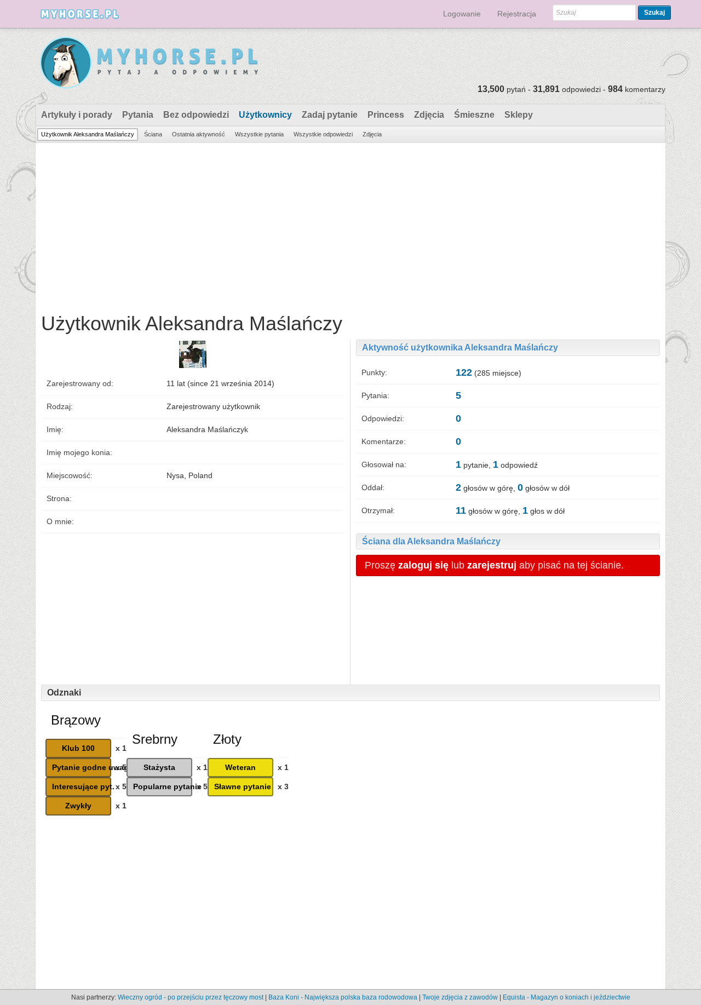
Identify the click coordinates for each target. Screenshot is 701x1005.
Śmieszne (474, 114)
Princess (385, 114)
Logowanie (462, 13)
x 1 (121, 748)
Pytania (137, 114)
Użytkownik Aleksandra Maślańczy (87, 134)
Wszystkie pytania (259, 134)
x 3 (283, 786)
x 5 (121, 767)
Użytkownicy (265, 114)
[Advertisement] (350, 225)
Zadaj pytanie (330, 114)
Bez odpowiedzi (196, 114)
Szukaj (654, 12)
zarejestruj (491, 565)
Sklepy (518, 114)
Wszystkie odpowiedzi (323, 134)
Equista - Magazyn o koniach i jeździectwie (566, 997)
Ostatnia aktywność (198, 134)
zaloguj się (423, 565)
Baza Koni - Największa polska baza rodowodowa (342, 997)
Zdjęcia (429, 114)
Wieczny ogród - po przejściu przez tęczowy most (190, 997)
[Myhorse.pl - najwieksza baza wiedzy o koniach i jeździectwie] (150, 63)
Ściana (153, 134)
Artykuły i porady (76, 114)
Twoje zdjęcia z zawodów (460, 997)
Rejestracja (516, 13)
